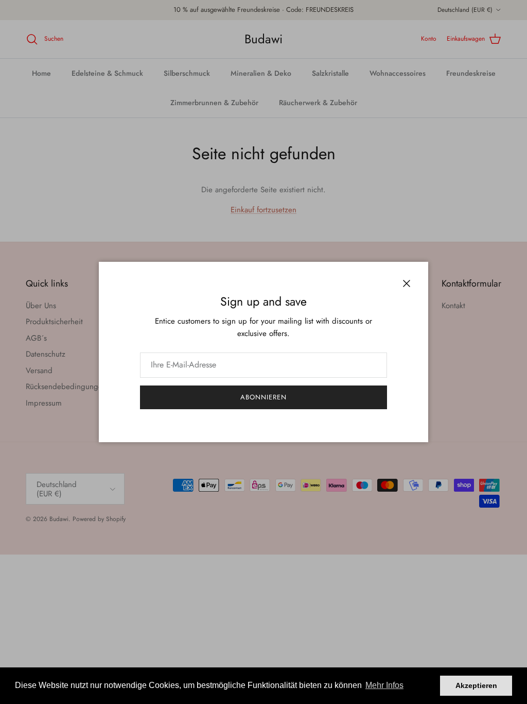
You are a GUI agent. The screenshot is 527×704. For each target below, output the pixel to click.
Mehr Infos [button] (384, 685)
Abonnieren (263, 397)
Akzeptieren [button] (476, 685)
